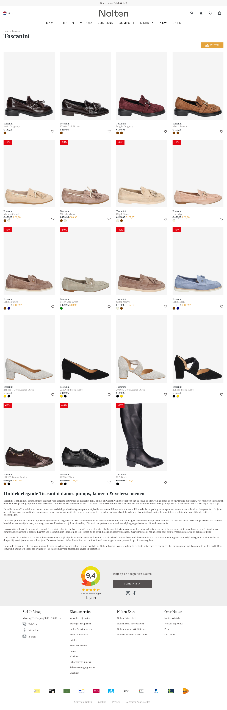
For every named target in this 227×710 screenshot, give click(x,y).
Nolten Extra (126, 611)
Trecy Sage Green (69, 302)
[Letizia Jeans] (198, 261)
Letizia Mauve (11, 302)
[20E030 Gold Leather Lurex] (141, 349)
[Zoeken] (191, 13)
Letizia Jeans (179, 302)
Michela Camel (11, 214)
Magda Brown (180, 126)
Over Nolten (173, 611)
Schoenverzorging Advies (82, 667)
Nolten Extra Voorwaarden (130, 623)
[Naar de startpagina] (113, 13)
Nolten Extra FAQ (126, 618)
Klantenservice (80, 611)
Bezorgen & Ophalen (80, 623)
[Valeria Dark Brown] (85, 86)
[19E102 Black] (85, 437)
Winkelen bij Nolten (80, 618)
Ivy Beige (177, 214)
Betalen (73, 640)
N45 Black (121, 477)
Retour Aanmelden (79, 634)
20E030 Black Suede (183, 389)
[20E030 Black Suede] (198, 349)
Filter (214, 45)
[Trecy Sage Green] (85, 261)
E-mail (32, 636)
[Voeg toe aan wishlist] (52, 131)
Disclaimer (169, 634)
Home (7, 31)
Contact (73, 651)
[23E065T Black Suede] (85, 349)
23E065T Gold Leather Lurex (19, 389)
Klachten (74, 656)
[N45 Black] (141, 437)
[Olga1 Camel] (141, 173)
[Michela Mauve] (85, 173)
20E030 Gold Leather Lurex (130, 389)
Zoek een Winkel (78, 645)
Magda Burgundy (125, 126)
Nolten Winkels (172, 618)
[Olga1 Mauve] (141, 261)
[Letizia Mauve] (29, 261)
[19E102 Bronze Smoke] (29, 437)
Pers (166, 629)
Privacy (116, 702)
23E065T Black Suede (71, 389)
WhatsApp (34, 630)
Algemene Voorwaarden (138, 702)
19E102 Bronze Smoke (15, 477)
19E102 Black (67, 477)
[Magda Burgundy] (141, 86)
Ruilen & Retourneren (81, 629)
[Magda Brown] (198, 86)
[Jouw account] (201, 13)
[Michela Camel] (29, 173)
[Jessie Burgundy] (29, 86)
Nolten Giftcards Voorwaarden (132, 634)
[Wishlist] (210, 13)
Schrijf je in (132, 583)
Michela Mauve (67, 214)
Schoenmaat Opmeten (81, 662)
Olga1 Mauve (123, 302)
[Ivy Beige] (198, 173)
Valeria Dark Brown (70, 126)
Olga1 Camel (122, 214)
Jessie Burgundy (12, 126)
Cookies (102, 702)
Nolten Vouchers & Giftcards (131, 629)
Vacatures (74, 673)
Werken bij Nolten (173, 623)
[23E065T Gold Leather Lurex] (29, 349)
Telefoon (33, 624)
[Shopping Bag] (219, 13)
